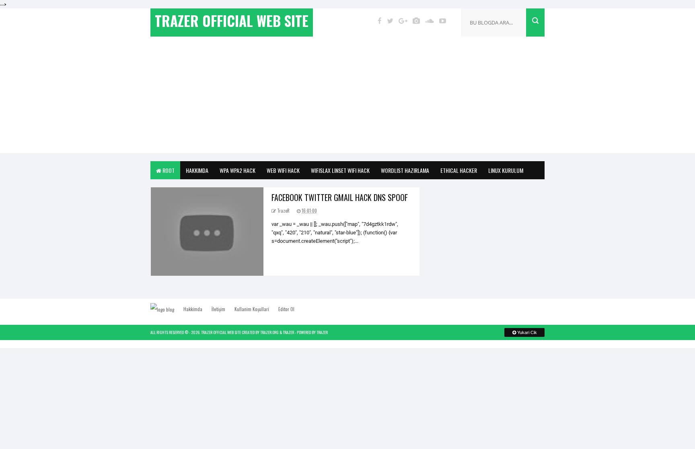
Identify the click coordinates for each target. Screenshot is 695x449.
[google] (403, 20)
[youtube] (442, 20)
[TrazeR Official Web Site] (166, 309)
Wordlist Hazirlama (405, 170)
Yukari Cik (526, 332)
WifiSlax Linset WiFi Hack (340, 170)
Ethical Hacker (458, 170)
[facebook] (380, 20)
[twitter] (390, 20)
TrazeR (288, 332)
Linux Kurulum (505, 170)
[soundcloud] (429, 20)
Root (168, 170)
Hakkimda (197, 170)
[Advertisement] (347, 97)
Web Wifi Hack (283, 170)
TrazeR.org (269, 332)
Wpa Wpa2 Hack (237, 170)
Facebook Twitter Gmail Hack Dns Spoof (339, 197)
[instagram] (416, 20)
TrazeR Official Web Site (221, 332)
